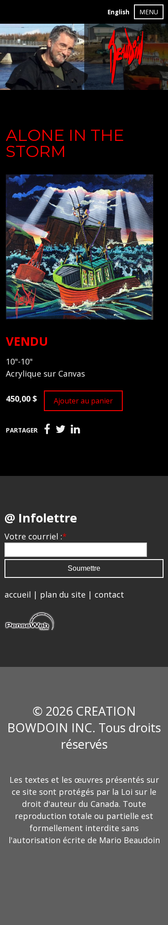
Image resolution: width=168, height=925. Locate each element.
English (118, 12)
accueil (17, 594)
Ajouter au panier (83, 401)
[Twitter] (60, 429)
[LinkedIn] (75, 429)
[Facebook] (47, 429)
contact (109, 594)
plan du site (63, 594)
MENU (148, 12)
